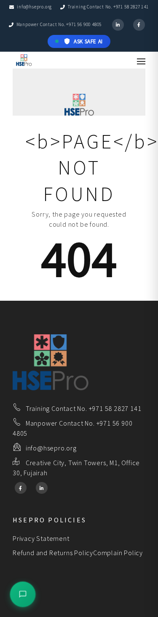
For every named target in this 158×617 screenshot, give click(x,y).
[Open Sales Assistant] (22, 594)
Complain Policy (118, 552)
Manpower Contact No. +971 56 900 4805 (59, 24)
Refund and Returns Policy (53, 552)
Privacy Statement (41, 538)
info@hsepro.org (34, 7)
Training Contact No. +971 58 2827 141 (108, 7)
